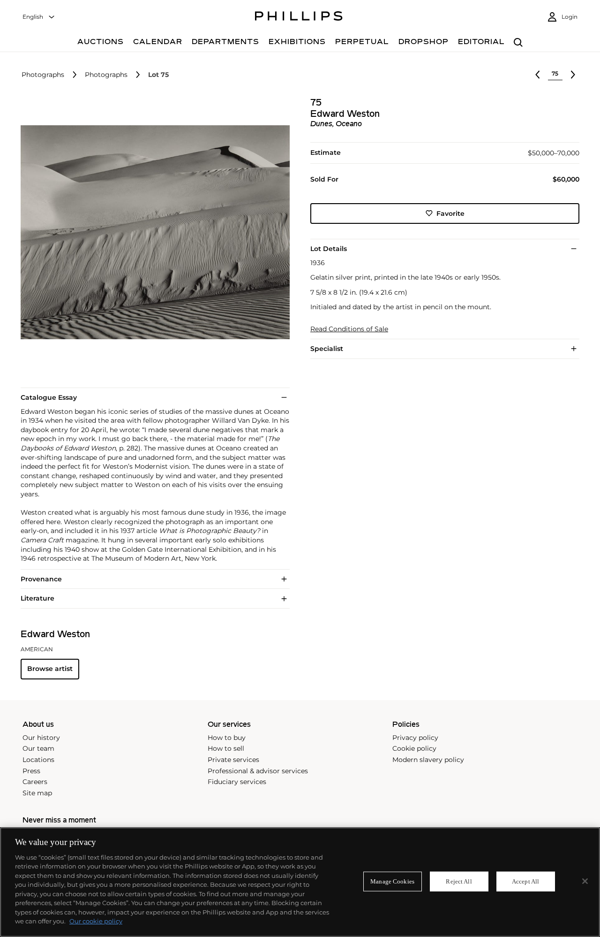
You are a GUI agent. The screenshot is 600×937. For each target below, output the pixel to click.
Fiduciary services (237, 781)
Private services (233, 759)
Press (31, 771)
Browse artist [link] (50, 668)
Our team (38, 748)
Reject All (459, 881)
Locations (38, 759)
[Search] (518, 43)
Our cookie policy (95, 921)
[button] (152, 232)
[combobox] (38, 17)
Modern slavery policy (428, 759)
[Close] (585, 881)
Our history (41, 737)
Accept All (525, 881)
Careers (34, 781)
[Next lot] (572, 74)
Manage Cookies (392, 881)
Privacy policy (415, 737)
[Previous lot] (537, 74)
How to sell (226, 748)
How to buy (227, 737)
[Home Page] (299, 17)
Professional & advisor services (258, 771)
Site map (37, 793)
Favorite (450, 213)
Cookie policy (414, 748)
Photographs (43, 75)
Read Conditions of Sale (349, 329)
